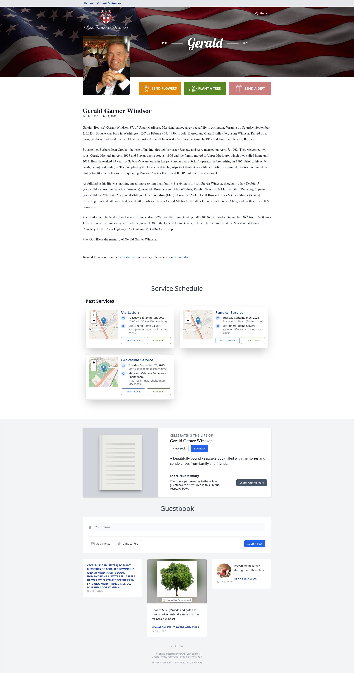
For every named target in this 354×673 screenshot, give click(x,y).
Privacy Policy (166, 656)
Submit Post (254, 543)
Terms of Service (187, 656)
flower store (182, 257)
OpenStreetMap (181, 662)
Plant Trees (159, 340)
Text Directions (133, 340)
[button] (103, 321)
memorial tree (127, 257)
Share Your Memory (252, 482)
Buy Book (199, 448)
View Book (179, 448)
